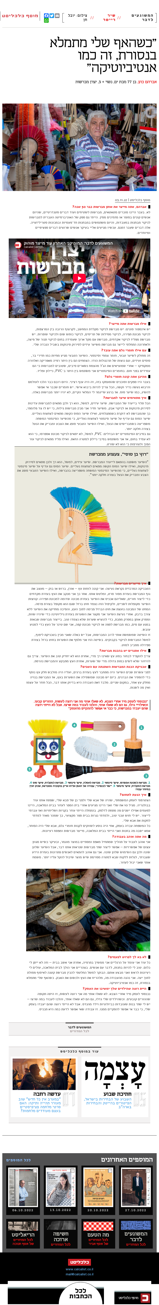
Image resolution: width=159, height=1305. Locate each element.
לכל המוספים (18, 1160)
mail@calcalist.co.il (79, 1274)
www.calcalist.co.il (79, 1269)
